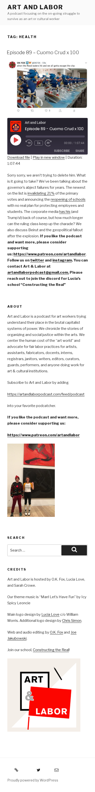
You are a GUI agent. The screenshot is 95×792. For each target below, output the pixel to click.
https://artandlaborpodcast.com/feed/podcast (46, 394)
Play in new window (49, 157)
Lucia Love (50, 614)
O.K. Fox (56, 632)
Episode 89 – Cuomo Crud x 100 (43, 52)
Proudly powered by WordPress (32, 780)
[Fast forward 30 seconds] (51, 143)
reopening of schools (68, 199)
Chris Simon (71, 620)
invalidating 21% (41, 193)
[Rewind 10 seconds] (29, 143)
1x (38, 143)
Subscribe (62, 151)
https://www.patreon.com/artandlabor (43, 435)
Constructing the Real (51, 650)
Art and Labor (35, 7)
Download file (18, 157)
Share (80, 151)
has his (64, 211)
